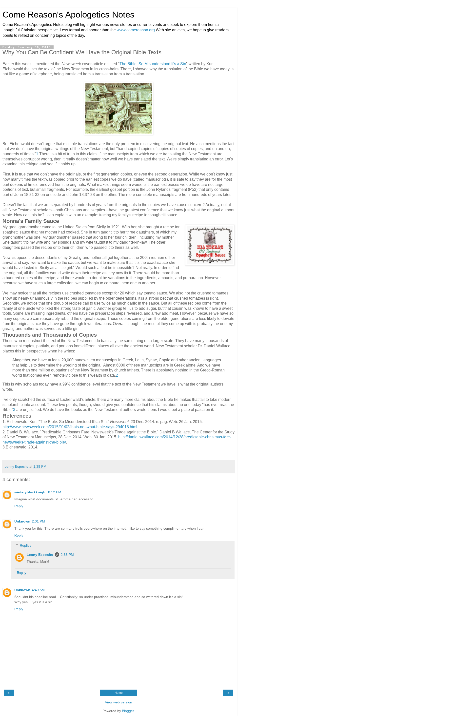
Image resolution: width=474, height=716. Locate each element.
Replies (25, 545)
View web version (118, 702)
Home (119, 693)
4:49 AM (38, 590)
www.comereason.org (136, 30)
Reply (18, 506)
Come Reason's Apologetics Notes (68, 14)
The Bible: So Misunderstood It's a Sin (152, 64)
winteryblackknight (30, 492)
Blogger (128, 711)
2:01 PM (38, 521)
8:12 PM (54, 492)
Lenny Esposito (40, 555)
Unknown (22, 521)
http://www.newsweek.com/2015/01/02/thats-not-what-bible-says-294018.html (69, 427)
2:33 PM (67, 555)
